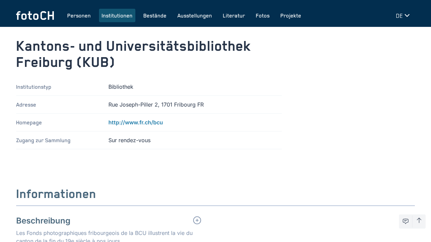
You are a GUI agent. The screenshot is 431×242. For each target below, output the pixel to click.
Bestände (155, 15)
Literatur (234, 15)
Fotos (263, 15)
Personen (79, 15)
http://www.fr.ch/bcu (135, 122)
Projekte (290, 15)
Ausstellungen (194, 15)
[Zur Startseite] (35, 15)
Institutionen (117, 15)
